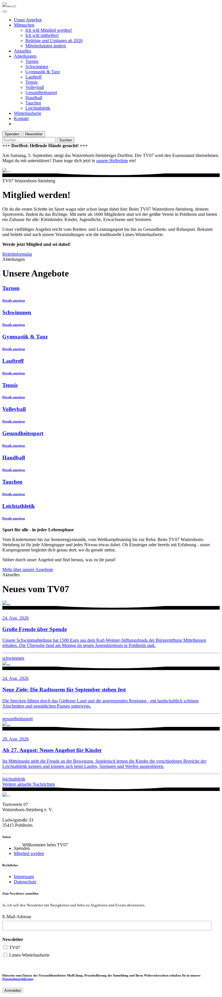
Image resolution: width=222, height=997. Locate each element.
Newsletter (34, 134)
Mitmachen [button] (24, 25)
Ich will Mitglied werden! (48, 30)
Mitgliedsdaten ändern (45, 45)
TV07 (14, 947)
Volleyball (34, 87)
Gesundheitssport (41, 92)
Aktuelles (22, 50)
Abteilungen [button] (25, 56)
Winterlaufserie (27, 113)
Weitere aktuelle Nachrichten (28, 784)
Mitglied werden (29, 853)
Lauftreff (33, 76)
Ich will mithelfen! (42, 35)
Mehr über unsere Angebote (27, 569)
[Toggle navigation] (14, 6)
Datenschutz (25, 881)
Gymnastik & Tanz (42, 71)
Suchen (65, 140)
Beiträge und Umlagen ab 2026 (54, 40)
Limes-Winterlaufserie (28, 955)
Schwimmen (36, 66)
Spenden (12, 134)
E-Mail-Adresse (16, 916)
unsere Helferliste (112, 160)
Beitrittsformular (17, 254)
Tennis (31, 82)
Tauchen (33, 102)
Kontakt (21, 118)
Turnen (31, 61)
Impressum (24, 876)
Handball (33, 97)
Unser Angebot (28, 19)
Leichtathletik (37, 108)
